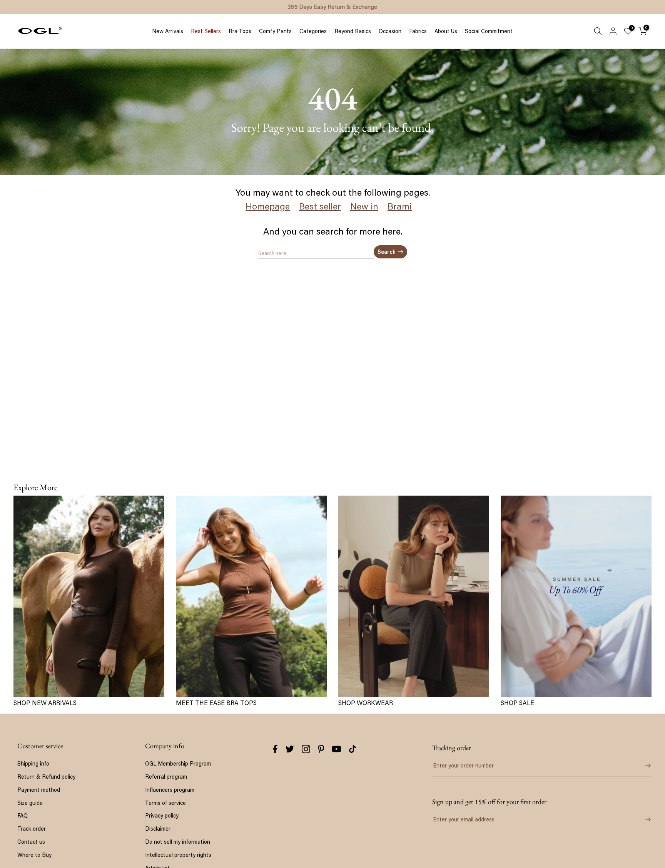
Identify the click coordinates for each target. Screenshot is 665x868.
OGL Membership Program (178, 763)
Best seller (320, 206)
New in (364, 206)
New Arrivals (167, 31)
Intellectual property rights (178, 854)
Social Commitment (489, 31)
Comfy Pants (275, 31)
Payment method (38, 789)
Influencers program (169, 789)
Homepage (268, 206)
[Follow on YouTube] (336, 749)
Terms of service (165, 802)
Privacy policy (162, 815)
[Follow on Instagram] (306, 749)
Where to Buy (34, 854)
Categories (313, 31)
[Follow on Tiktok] (352, 749)
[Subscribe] (642, 819)
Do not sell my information (177, 841)
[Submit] (642, 765)
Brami (400, 206)
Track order (31, 828)
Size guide (30, 802)
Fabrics (418, 31)
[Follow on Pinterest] (321, 749)
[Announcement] (332, 7)
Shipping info (33, 763)
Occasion (390, 31)
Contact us (31, 841)
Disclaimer (157, 828)
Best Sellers (206, 31)
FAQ (22, 815)
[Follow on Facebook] (275, 749)
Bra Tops (240, 31)
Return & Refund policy (46, 776)
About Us (445, 31)
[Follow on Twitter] (290, 749)
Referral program (166, 776)
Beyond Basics (352, 31)
